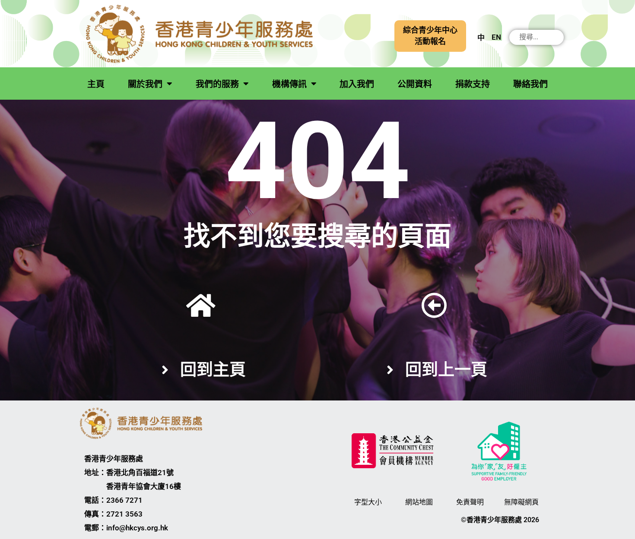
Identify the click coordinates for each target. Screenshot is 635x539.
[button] (430, 36)
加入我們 (357, 84)
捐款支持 (472, 84)
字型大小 (368, 502)
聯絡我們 (530, 84)
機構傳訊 (289, 84)
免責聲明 (470, 502)
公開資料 (414, 84)
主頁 (96, 84)
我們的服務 (217, 84)
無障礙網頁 (521, 502)
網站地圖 (419, 502)
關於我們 (145, 84)
